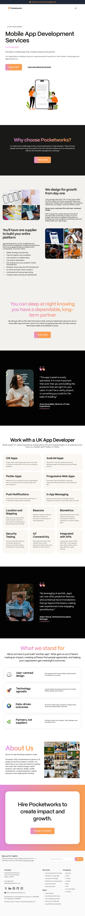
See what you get (28, 860)
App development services (53, 873)
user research (18, 769)
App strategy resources (52, 898)
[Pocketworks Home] (15, 8)
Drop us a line (14, 67)
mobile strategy (23, 766)
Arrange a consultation (42, 831)
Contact (68, 878)
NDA (67, 886)
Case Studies (49, 893)
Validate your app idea (52, 876)
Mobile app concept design (53, 881)
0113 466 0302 (8, 881)
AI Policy (68, 891)
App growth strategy (51, 878)
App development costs (52, 896)
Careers (68, 881)
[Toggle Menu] (75, 8)
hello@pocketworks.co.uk (12, 883)
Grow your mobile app (52, 901)
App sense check (50, 883)
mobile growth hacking (25, 773)
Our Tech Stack (70, 889)
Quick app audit (50, 886)
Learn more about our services (39, 67)
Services (68, 873)
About (67, 876)
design (26, 769)
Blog (67, 883)
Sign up (79, 859)
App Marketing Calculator (53, 904)
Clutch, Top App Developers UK (25, 901)
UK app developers (18, 754)
